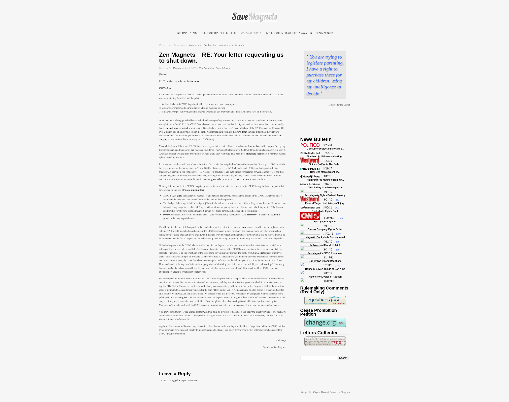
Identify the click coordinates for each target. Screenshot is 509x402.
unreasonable (259, 252)
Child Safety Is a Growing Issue (325, 187)
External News (186, 33)
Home (162, 44)
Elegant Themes (320, 392)
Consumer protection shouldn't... (325, 148)
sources (215, 195)
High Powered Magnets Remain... (325, 179)
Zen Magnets (324, 33)
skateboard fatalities (255, 153)
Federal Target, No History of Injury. (325, 203)
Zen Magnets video (213, 179)
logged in (176, 380)
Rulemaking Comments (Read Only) (324, 290)
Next (347, 118)
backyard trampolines (250, 146)
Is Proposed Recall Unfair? (325, 245)
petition (274, 214)
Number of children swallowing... (325, 156)
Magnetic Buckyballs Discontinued (325, 237)
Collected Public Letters (219, 33)
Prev (303, 118)
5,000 (244, 149)
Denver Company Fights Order (325, 229)
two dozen (242, 131)
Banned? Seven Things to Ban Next (325, 269)
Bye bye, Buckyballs (325, 221)
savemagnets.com (183, 297)
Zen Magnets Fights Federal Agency (325, 195)
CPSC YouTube (241, 179)
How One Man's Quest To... (325, 172)
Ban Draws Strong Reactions (325, 261)
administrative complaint (176, 127)
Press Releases (251, 33)
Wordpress (345, 392)
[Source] (163, 74)
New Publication (177, 44)
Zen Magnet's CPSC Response (325, 253)
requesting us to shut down (186, 80)
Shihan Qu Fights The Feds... (325, 164)
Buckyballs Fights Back (325, 211)
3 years (242, 124)
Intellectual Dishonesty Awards (288, 33)
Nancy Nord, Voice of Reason (325, 276)
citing (179, 195)
